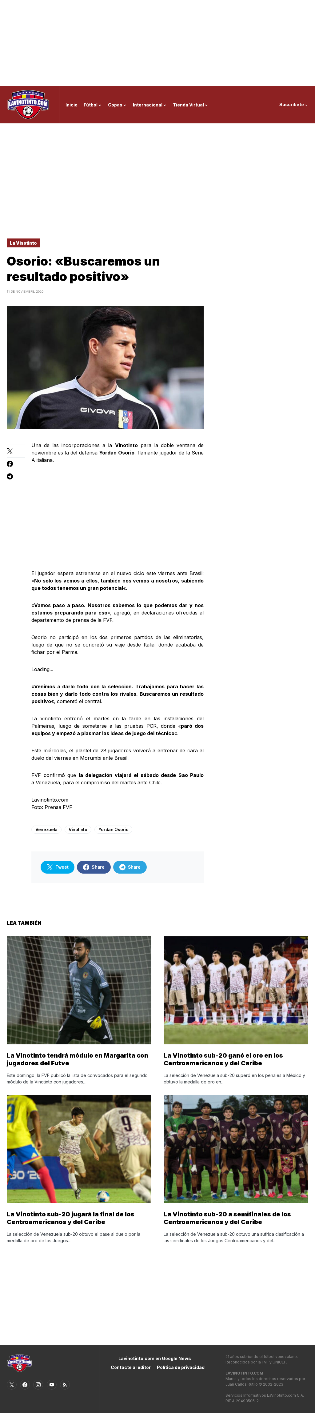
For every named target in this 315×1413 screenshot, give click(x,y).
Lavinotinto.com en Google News (154, 1358)
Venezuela (46, 829)
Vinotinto (78, 829)
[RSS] (65, 1385)
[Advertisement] (157, 43)
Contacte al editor (131, 1367)
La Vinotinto (23, 243)
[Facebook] (25, 1385)
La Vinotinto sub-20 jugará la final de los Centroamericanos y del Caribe (70, 1218)
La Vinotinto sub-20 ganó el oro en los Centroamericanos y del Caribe (223, 1059)
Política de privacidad (181, 1367)
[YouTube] (52, 1385)
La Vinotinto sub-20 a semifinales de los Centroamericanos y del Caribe (227, 1218)
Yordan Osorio (113, 829)
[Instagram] (38, 1385)
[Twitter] (12, 1385)
